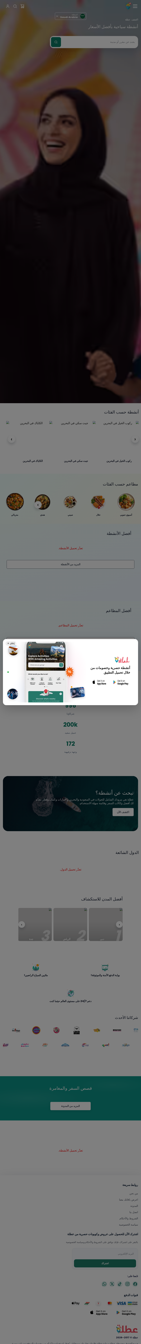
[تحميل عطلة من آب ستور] (99, 682)
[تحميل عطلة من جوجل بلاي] (120, 682)
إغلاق (11, 643)
